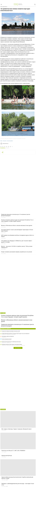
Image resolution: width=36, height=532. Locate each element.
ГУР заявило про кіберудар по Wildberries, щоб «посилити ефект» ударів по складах (16, 241)
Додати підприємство (18, 347)
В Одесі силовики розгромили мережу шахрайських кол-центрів (16, 251)
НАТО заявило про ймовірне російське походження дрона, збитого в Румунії (17, 236)
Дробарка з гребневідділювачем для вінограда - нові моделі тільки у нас (18, 484)
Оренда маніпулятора (7, 455)
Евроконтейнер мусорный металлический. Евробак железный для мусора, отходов (17, 477)
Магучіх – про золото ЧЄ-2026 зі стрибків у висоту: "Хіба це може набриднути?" (16, 247)
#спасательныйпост (10, 140)
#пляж (1, 140)
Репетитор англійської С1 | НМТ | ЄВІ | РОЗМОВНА (13, 450)
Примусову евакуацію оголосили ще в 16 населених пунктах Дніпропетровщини (15, 215)
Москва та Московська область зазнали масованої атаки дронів (16, 225)
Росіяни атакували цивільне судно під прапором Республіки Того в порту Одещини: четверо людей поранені (17, 220)
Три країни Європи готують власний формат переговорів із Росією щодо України (17, 230)
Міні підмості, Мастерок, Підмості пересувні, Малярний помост (17, 429)
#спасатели (4, 140)
